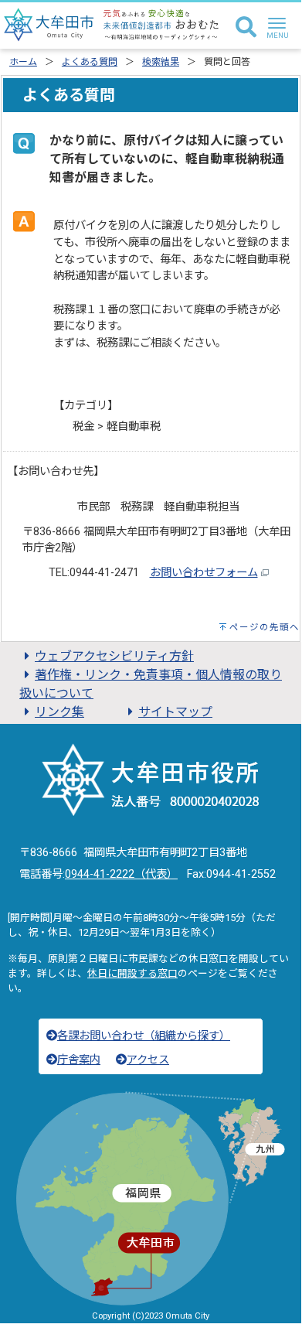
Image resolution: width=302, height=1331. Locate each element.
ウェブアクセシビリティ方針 (114, 656)
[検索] (246, 27)
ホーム (23, 61)
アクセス (148, 1060)
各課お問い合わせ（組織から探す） (143, 1036)
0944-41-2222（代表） (121, 874)
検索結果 (160, 61)
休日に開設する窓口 (132, 973)
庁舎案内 (78, 1060)
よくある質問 (89, 61)
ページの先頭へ (264, 627)
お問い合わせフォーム (204, 572)
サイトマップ (175, 712)
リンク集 (59, 712)
